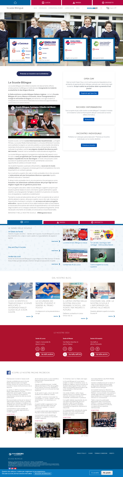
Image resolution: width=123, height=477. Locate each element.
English (112, 8)
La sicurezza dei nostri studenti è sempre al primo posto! (45, 304)
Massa (78, 3)
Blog (35, 8)
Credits (111, 453)
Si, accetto (95, 473)
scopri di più (11, 414)
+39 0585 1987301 (74, 354)
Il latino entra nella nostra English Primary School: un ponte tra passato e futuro (75, 305)
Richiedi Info (89, 119)
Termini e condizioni (100, 453)
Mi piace (30, 432)
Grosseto (109, 3)
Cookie (90, 453)
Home (15, 2)
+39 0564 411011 (102, 354)
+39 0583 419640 (47, 354)
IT (115, 8)
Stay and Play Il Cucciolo (17, 247)
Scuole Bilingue (15, 8)
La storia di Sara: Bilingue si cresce (75, 243)
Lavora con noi (69, 8)
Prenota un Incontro (88, 145)
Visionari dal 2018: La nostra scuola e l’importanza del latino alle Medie (102, 304)
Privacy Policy (81, 453)
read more (55, 241)
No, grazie (107, 473)
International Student (56, 8)
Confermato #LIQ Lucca (71, 265)
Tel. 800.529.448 (12, 462)
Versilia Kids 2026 (14, 256)
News (77, 8)
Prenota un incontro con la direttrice (34, 74)
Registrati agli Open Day (89, 93)
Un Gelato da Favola (15, 232)
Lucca (47, 3)
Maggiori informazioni (43, 473)
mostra (28, 316)
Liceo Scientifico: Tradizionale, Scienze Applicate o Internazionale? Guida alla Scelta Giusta (20, 306)
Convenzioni (43, 8)
